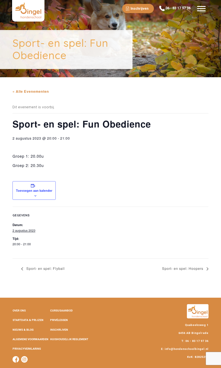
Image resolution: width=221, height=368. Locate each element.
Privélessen (59, 320)
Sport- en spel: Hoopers (183, 268)
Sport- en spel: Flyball (45, 268)
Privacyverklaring (27, 348)
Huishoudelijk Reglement (69, 339)
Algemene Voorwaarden (30, 339)
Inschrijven (59, 329)
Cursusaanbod (61, 310)
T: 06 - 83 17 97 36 (195, 341)
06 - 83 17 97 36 (178, 8)
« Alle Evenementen (31, 91)
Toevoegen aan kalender (34, 190)
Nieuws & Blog (23, 329)
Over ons (19, 310)
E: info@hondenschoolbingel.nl (184, 349)
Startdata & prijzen (28, 320)
